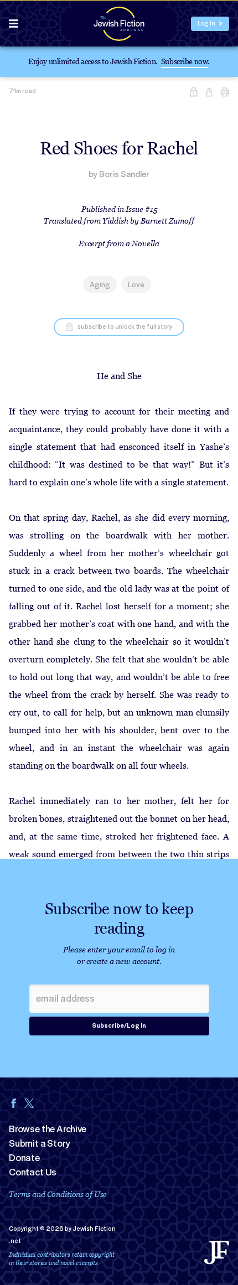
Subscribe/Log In (119, 1025)
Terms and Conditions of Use (58, 1194)
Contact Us (32, 1172)
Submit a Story (39, 1143)
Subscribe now (184, 61)
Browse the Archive (47, 1128)
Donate (24, 1157)
